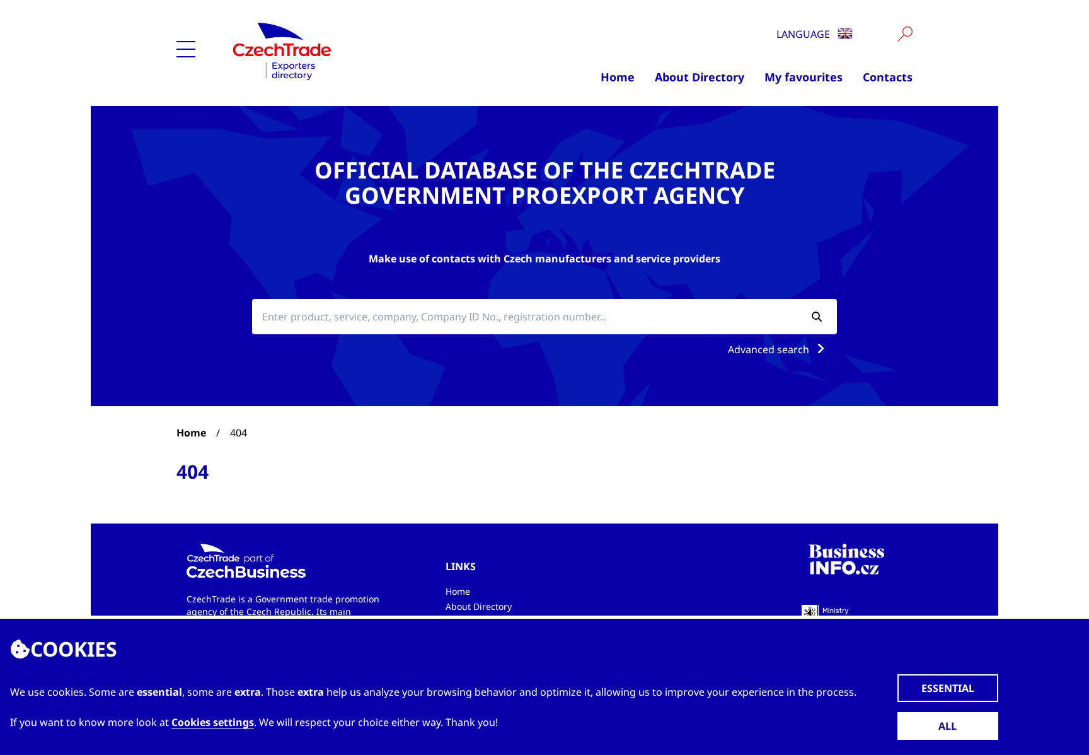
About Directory (699, 77)
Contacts (888, 77)
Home (618, 77)
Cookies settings (212, 722)
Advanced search (770, 349)
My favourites (803, 77)
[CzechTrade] (343, 50)
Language (804, 34)
